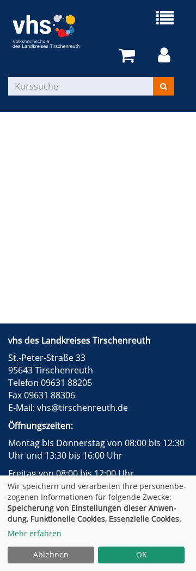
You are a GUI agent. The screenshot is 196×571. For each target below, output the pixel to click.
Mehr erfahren (35, 533)
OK (141, 554)
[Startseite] (53, 31)
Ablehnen (51, 554)
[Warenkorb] (129, 56)
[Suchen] (163, 86)
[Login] (166, 56)
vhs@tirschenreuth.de (82, 408)
